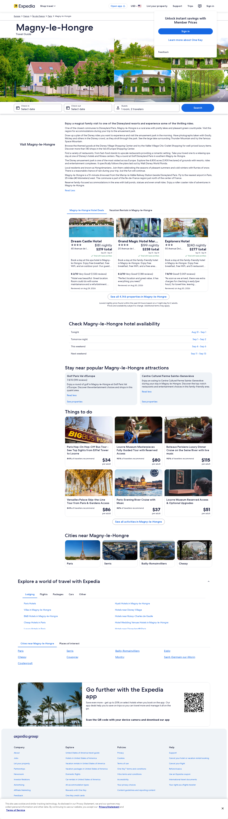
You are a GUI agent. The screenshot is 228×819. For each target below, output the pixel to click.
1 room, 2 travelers (132, 109)
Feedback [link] (18, 795)
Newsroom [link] (19, 774)
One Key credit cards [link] (75, 795)
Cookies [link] (121, 758)
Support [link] (173, 752)
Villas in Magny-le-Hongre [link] (37, 609)
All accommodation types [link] (77, 784)
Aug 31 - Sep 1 (199, 332)
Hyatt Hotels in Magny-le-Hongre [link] (132, 603)
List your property (157, 6)
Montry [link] (119, 657)
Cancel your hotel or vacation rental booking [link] (189, 758)
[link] (185, 52)
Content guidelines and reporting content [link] (136, 790)
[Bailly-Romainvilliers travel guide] (157, 553)
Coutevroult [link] (25, 663)
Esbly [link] (167, 651)
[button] (114, 581)
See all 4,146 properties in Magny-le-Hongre (138, 296)
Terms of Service (15, 810)
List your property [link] (22, 763)
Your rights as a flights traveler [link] (182, 784)
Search (198, 107)
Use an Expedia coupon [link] (179, 774)
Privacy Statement (109, 806)
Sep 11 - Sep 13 (198, 353)
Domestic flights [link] (73, 774)
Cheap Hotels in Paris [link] (35, 622)
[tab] (87, 210)
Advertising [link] (19, 784)
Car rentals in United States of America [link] (83, 779)
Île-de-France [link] (38, 16)
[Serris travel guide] (120, 553)
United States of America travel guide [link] (82, 752)
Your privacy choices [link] (126, 784)
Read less (72, 395)
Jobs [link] (16, 758)
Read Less (70, 190)
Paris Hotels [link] (30, 603)
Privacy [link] (120, 752)
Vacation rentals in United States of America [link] (85, 763)
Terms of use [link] (123, 763)
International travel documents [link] (183, 779)
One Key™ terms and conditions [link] (131, 768)
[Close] (222, 808)
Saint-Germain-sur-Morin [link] (179, 657)
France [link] (26, 16)
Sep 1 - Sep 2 (199, 339)
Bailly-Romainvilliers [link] (127, 651)
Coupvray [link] (72, 657)
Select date (28, 109)
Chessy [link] (22, 657)
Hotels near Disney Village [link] (128, 609)
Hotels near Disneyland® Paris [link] (130, 628)
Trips (190, 6)
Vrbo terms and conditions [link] (129, 774)
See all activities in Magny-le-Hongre (138, 521)
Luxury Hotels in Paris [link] (35, 628)
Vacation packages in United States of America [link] (86, 768)
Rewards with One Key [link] (76, 790)
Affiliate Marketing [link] (22, 790)
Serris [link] (70, 651)
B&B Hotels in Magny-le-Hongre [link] (41, 616)
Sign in (210, 6)
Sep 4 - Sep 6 (199, 346)
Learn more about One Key (185, 40)
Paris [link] (50, 16)
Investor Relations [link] (22, 779)
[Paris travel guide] (82, 553)
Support (177, 6)
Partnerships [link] (19, 768)
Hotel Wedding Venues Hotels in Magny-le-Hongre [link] (141, 622)
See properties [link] (74, 401)
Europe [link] (17, 16)
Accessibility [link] (123, 779)
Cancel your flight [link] (177, 763)
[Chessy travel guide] (194, 553)
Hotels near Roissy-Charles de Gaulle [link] (134, 616)
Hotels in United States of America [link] (81, 758)
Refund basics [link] (175, 768)
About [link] (17, 752)
